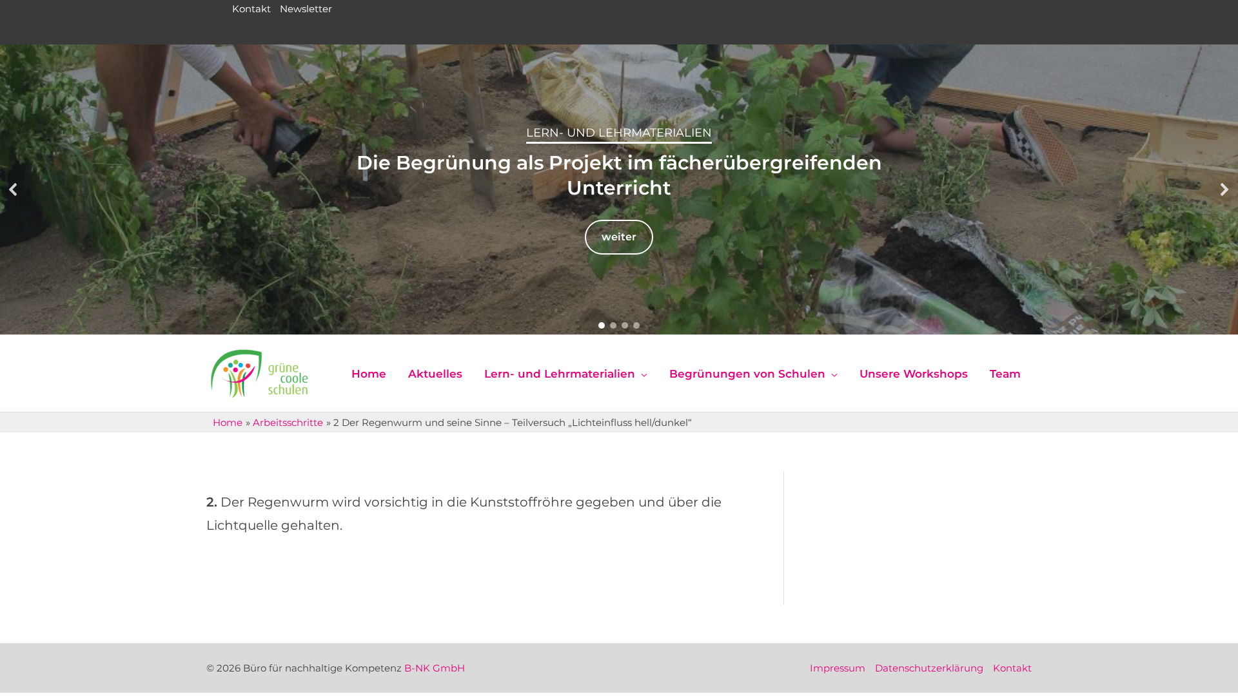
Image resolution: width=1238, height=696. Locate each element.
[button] (13, 189)
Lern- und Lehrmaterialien (619, 133)
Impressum (837, 668)
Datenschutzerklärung (929, 668)
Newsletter (306, 9)
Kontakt (251, 9)
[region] (619, 189)
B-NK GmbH (434, 668)
